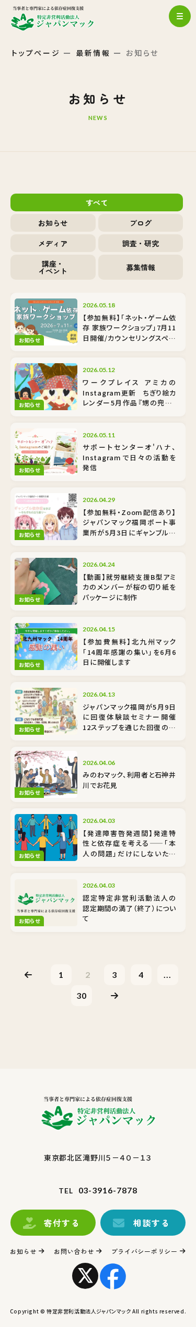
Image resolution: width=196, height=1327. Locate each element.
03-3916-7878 (108, 1190)
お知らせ (23, 1251)
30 (81, 995)
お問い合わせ (74, 1251)
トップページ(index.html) (61, 18)
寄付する (61, 1222)
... (167, 974)
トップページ (36, 52)
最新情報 (93, 52)
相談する (151, 1222)
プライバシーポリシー (144, 1251)
